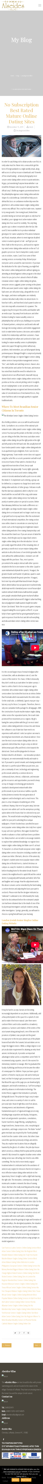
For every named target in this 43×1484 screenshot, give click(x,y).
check (31, 127)
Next (36, 1345)
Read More (26, 1480)
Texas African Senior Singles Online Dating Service (19, 1287)
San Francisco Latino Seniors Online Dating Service (19, 1247)
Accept (15, 1480)
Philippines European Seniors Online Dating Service (20, 1265)
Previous (7, 1345)
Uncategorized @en (26, 76)
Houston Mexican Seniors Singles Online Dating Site (20, 1283)
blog (17, 76)
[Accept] (40, 1475)
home (12, 76)
